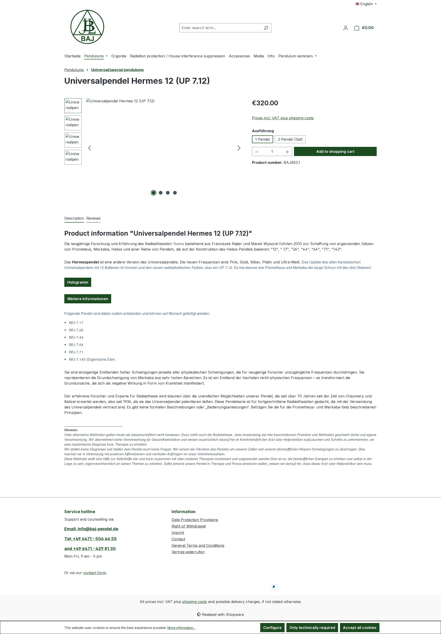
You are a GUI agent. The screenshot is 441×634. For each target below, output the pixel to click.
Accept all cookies (359, 627)
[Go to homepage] (87, 27)
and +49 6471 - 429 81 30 (90, 548)
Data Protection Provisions (195, 519)
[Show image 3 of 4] (168, 193)
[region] (153, 147)
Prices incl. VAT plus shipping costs (283, 118)
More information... (181, 628)
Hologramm (77, 282)
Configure (272, 627)
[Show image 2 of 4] (161, 193)
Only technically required (312, 627)
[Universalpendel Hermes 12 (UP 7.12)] (164, 147)
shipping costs (194, 601)
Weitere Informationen (87, 298)
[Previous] (89, 147)
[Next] (239, 147)
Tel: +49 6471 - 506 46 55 (90, 538)
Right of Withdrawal (189, 526)
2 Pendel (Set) (290, 139)
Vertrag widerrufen (188, 552)
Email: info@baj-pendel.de (91, 528)
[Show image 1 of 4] (153, 193)
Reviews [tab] (93, 218)
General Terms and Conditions (198, 545)
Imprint (178, 532)
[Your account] (345, 27)
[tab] (74, 218)
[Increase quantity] (287, 151)
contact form (94, 572)
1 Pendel (262, 139)
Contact (178, 539)
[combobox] (220, 27)
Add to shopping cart (335, 151)
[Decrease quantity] (257, 151)
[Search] (265, 27)
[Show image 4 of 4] (175, 193)
